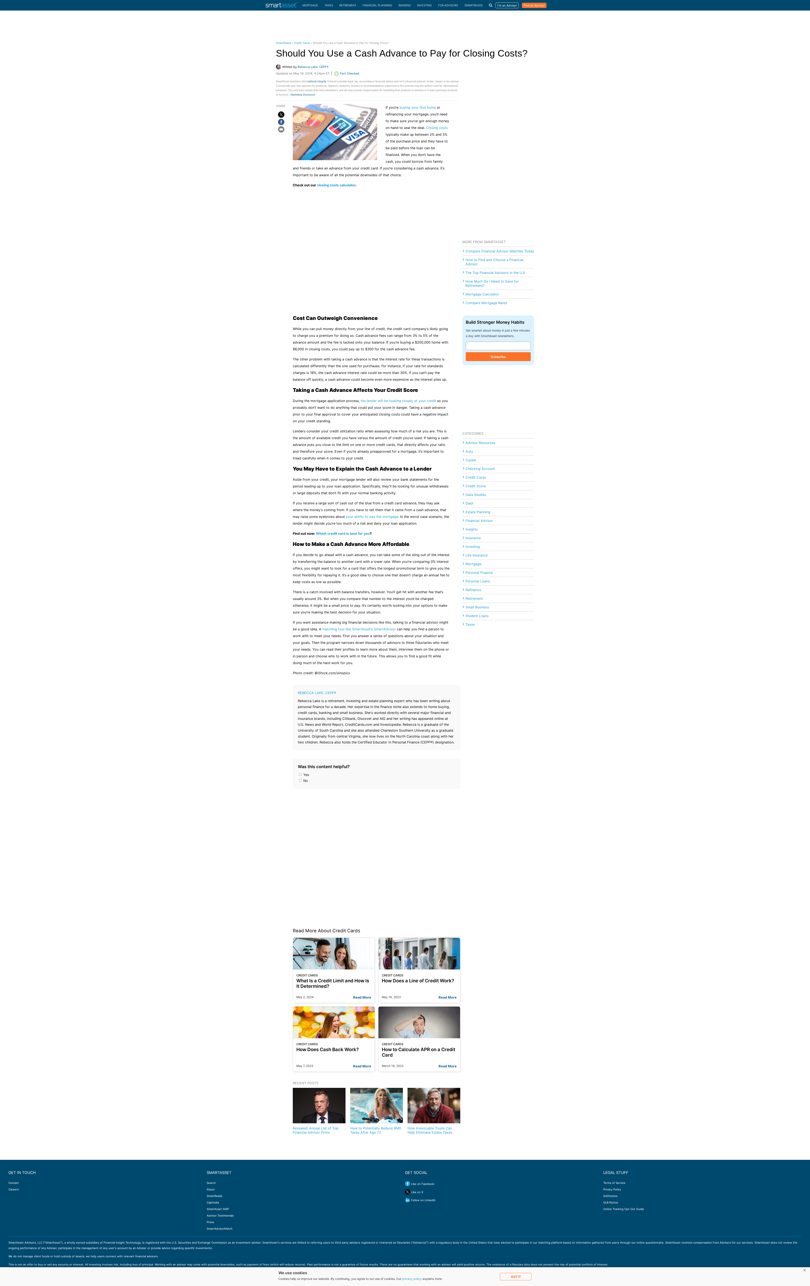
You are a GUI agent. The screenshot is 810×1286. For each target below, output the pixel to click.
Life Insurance (477, 555)
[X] (281, 114)
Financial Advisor (479, 520)
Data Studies (476, 495)
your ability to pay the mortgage (372, 516)
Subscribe (498, 357)
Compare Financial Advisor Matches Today (500, 251)
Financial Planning (377, 5)
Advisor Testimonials (220, 1215)
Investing (424, 5)
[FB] (281, 122)
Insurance (473, 538)
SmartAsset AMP (218, 1209)
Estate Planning (478, 512)
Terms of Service (614, 1182)
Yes (305, 775)
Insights (472, 529)
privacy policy (412, 1279)
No (305, 780)
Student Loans (477, 616)
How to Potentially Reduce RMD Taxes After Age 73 (375, 1130)
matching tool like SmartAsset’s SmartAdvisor (359, 629)
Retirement (347, 5)
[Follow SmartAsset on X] (407, 1191)
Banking (405, 5)
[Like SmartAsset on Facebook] (407, 1183)
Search (211, 1182)
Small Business (477, 607)
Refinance (473, 590)
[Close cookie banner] (804, 1270)
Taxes (329, 5)
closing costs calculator (336, 185)
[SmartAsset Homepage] (281, 5)
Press (210, 1222)
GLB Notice (610, 1202)
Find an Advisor (534, 5)
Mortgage (310, 5)
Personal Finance (479, 572)
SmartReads (473, 5)
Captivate (213, 1202)
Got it (516, 1276)
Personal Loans (478, 581)
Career (471, 460)
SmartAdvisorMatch (219, 1228)
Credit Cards (302, 43)
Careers (13, 1189)
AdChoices (610, 1196)
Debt (469, 503)
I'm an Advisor (507, 5)
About (211, 1189)
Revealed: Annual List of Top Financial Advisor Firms (315, 1130)
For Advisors (448, 5)
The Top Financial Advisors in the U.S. (496, 273)
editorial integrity (316, 81)
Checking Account (480, 469)
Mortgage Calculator (482, 294)
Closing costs (437, 128)
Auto (469, 451)
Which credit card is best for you (343, 533)
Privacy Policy (612, 1189)
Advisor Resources (480, 443)
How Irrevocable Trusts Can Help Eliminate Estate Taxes (430, 1130)
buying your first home (418, 107)
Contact (13, 1182)
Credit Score (476, 486)
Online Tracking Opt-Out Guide (623, 1209)
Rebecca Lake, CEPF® (317, 693)
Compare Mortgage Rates (486, 303)
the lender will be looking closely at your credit (398, 401)
